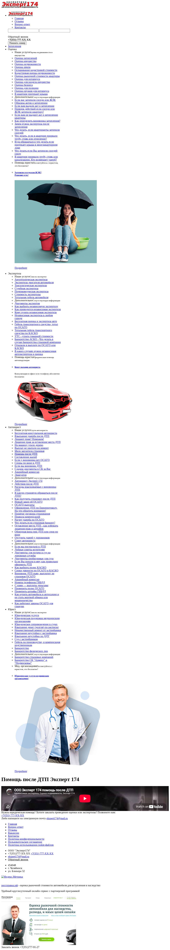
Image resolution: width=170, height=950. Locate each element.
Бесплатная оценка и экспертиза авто (36, 321)
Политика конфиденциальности (26, 839)
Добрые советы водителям (30, 549)
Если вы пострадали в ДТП (30, 546)
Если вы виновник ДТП (28, 466)
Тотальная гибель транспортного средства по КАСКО (33, 332)
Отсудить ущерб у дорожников (32, 537)
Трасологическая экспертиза (31, 285)
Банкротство (22, 648)
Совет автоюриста (25, 540)
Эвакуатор (21, 475)
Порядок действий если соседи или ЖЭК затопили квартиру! (35, 110)
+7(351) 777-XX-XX (12, 815)
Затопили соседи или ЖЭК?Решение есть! (28, 173)
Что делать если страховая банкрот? (35, 522)
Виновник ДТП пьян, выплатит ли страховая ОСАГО (34, 575)
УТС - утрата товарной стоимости (34, 336)
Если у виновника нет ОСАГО (32, 460)
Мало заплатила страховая (29, 451)
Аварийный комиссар (27, 472)
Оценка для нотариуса (27, 79)
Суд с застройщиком (26, 639)
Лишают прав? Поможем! (29, 439)
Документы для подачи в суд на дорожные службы (32, 554)
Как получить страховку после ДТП (35, 498)
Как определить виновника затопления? (37, 120)
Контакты (20, 27)
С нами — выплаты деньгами (31, 585)
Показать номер (17, 43)
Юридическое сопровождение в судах (36, 624)
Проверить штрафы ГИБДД (30, 591)
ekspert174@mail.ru (57, 818)
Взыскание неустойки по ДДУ (32, 636)
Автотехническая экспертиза (31, 279)
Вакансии (13, 833)
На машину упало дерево (29, 445)
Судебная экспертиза (26, 288)
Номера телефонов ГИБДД (30, 582)
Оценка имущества (25, 61)
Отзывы (19, 21)
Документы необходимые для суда (34, 558)
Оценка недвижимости (28, 64)
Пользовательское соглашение (25, 841)
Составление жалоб (26, 457)
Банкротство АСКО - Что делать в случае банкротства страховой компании (38, 341)
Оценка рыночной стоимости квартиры (37, 76)
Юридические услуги (27, 615)
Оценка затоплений (26, 58)
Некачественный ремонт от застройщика (38, 630)
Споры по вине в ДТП (27, 463)
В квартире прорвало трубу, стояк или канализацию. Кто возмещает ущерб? (36, 158)
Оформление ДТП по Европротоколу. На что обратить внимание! (36, 509)
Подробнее (21, 267)
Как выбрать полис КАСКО (30, 567)
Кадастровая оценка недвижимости (35, 73)
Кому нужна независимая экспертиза (36, 312)
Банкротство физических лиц (31, 651)
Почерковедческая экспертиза (31, 291)
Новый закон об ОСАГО (28, 501)
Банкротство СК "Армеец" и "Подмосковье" (31, 661)
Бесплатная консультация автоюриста (36, 433)
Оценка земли (23, 67)
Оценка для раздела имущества (32, 82)
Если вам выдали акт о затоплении (34, 106)
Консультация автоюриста (27, 367)
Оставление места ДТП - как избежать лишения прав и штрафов (36, 527)
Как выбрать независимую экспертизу (36, 306)
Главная (19, 18)
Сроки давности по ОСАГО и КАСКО (36, 570)
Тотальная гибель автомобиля (31, 297)
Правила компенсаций (27, 516)
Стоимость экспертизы (28, 294)
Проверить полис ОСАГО (29, 588)
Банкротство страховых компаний (34, 657)
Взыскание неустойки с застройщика (36, 633)
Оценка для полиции (27, 88)
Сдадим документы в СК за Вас (33, 469)
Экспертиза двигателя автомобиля (34, 282)
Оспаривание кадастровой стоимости (36, 70)
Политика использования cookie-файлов (31, 844)
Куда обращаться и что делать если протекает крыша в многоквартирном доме (36, 144)
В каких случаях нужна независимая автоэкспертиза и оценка (35, 353)
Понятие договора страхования (32, 513)
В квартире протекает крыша (31, 94)
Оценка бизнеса (24, 85)
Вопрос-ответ (22, 24)
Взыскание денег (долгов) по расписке (37, 627)
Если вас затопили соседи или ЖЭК (35, 100)
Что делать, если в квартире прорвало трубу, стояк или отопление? (36, 137)
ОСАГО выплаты (25, 504)
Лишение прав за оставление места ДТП (38, 442)
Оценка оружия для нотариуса (32, 91)
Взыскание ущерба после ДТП (32, 436)
